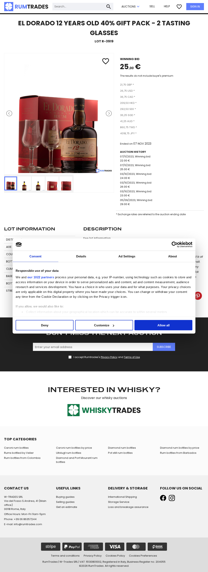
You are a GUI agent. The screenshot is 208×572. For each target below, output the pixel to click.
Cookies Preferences (143, 556)
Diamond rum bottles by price (179, 448)
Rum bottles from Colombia (22, 458)
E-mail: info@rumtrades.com (23, 524)
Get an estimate (66, 507)
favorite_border (179, 7)
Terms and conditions (65, 556)
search (109, 7)
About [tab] (172, 256)
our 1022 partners (40, 277)
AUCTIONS (131, 6)
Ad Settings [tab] (126, 256)
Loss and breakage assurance (128, 507)
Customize (101, 325)
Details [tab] (81, 256)
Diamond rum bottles (122, 448)
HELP (167, 6)
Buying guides (65, 497)
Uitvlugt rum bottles (68, 453)
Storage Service (118, 502)
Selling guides (65, 502)
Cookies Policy (115, 556)
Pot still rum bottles (120, 453)
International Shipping (122, 497)
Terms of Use (132, 357)
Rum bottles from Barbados (178, 453)
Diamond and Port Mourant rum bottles (77, 460)
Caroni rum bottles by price (74, 448)
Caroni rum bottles (16, 448)
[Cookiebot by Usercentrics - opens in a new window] (174, 245)
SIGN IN (195, 6)
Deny (44, 325)
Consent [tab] (35, 256)
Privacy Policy (109, 357)
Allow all (163, 325)
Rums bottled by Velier (19, 453)
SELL (152, 6)
